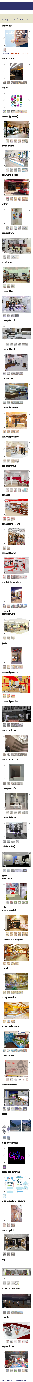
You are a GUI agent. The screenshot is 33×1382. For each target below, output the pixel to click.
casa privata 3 (9, 788)
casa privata (8, 233)
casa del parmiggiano (12, 939)
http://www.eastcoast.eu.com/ (20, 53)
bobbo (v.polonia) (10, 116)
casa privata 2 (9, 465)
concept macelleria (11, 407)
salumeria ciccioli (10, 175)
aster (4, 1113)
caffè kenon (8, 1055)
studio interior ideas (11, 582)
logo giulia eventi (10, 1142)
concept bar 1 (8, 349)
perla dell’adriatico (11, 1172)
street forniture (9, 1084)
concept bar (8, 291)
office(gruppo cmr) (8, 877)
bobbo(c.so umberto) (9, 909)
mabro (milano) (9, 730)
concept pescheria (11, 701)
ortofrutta (7, 262)
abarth (5, 1317)
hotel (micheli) (8, 846)
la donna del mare (11, 1288)
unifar (5, 204)
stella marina (8, 145)
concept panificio (10, 436)
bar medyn (7, 378)
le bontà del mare (10, 1026)
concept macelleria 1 (11, 524)
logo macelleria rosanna (13, 1201)
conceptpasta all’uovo (8, 613)
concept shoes (9, 817)
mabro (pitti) (8, 1230)
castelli (5, 968)
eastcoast (7, 25)
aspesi (5, 87)
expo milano (8, 1346)
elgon (4, 1259)
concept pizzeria (10, 672)
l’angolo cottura (9, 997)
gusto (5, 643)
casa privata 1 (8, 320)
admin (25, 19)
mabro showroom (10, 759)
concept (6, 495)
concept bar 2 (9, 553)
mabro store (8, 58)
